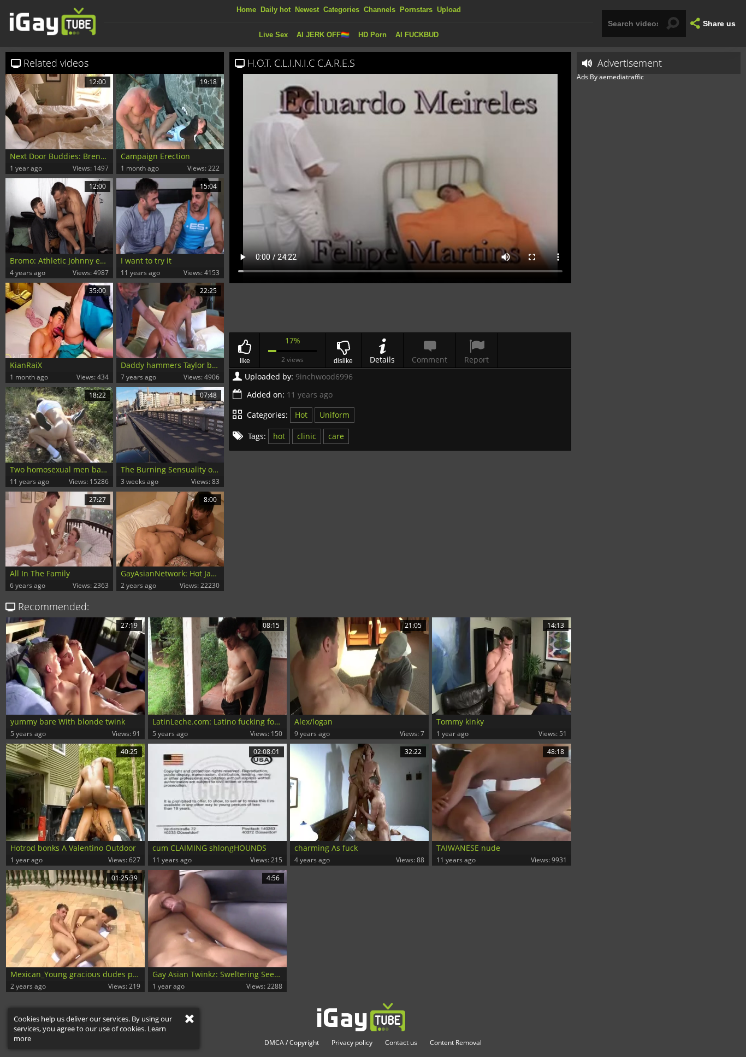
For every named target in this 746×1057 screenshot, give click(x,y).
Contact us (401, 1043)
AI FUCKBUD (417, 35)
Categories (341, 9)
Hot (301, 415)
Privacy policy (351, 1043)
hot (279, 436)
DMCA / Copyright (291, 1043)
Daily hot (275, 9)
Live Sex (273, 35)
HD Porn (372, 35)
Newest (307, 9)
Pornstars (416, 9)
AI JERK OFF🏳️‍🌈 (323, 35)
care (336, 436)
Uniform (334, 415)
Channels (379, 9)
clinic (306, 436)
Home (246, 9)
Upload (449, 9)
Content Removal (456, 1043)
